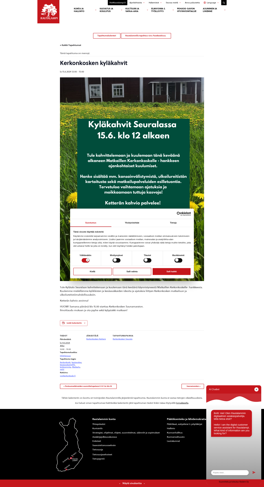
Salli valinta (132, 271)
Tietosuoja (97, 449)
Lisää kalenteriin (74, 323)
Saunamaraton (193, 386)
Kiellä (92, 271)
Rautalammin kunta (104, 419)
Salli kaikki (172, 271)
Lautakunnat (173, 441)
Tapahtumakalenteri (106, 35)
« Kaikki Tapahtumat (70, 45)
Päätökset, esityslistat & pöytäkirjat (184, 424)
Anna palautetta (192, 2)
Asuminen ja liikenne (210, 10)
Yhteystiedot (98, 424)
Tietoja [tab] (173, 223)
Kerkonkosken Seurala (122, 339)
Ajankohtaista (136, 2)
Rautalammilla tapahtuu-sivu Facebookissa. (146, 35)
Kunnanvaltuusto (176, 437)
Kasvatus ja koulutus (106, 10)
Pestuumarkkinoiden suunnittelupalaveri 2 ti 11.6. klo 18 (88, 386)
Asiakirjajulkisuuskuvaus (104, 437)
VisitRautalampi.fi (117, 2)
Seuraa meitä (172, 2)
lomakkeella (182, 403)
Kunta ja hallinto (79, 10)
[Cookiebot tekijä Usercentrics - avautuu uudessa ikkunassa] (179, 214)
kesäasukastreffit (67, 365)
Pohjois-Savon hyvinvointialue (186, 10)
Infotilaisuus (65, 356)
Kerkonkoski (65, 362)
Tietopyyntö (98, 458)
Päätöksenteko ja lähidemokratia (186, 419)
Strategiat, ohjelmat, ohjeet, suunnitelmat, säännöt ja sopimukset (126, 432)
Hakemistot (154, 2)
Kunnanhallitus (174, 432)
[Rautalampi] (48, 11)
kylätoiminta (65, 367)
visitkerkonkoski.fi (68, 376)
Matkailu (76, 367)
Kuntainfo (97, 428)
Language (211, 2)
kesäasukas (77, 362)
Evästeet (96, 441)
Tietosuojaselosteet (102, 454)
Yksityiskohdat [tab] (132, 223)
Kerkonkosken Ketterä (96, 339)
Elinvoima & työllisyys (158, 10)
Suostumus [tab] (90, 223)
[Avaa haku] (224, 2)
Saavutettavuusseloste (104, 445)
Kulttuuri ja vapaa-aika (132, 10)
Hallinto (171, 428)
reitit (62, 369)
